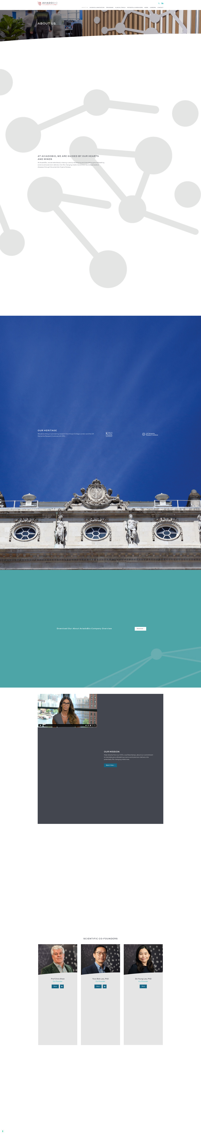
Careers (153, 7)
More (55, 986)
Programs (109, 7)
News (146, 7)
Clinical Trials (120, 7)
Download (140, 628)
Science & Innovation (97, 7)
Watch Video (110, 765)
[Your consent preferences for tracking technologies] (2, 1131)
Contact (160, 7)
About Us (85, 7)
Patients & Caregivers (135, 7)
